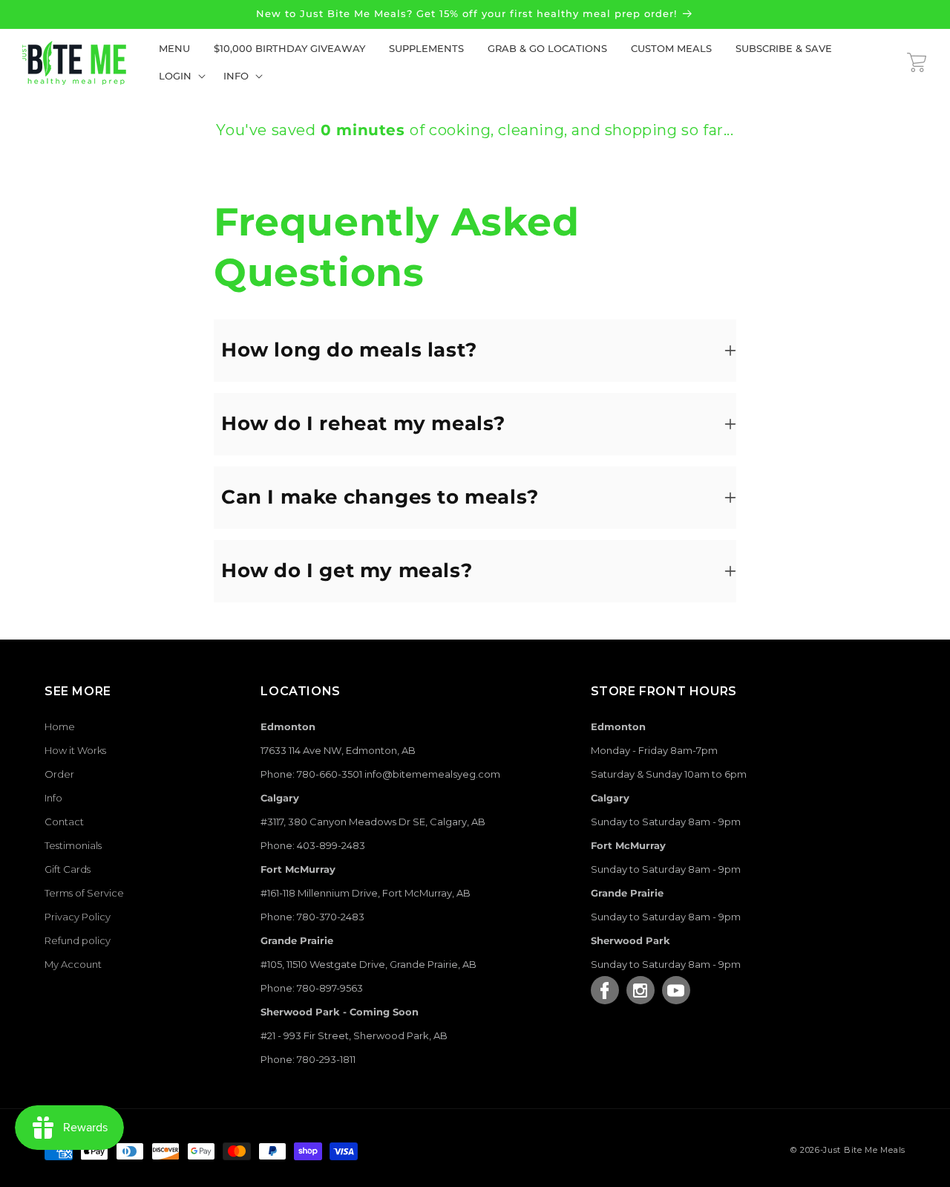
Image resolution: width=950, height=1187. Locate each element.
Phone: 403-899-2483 (313, 845)
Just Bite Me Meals (864, 1150)
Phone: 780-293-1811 (308, 1059)
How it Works (75, 750)
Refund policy (78, 940)
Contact (64, 821)
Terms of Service (84, 893)
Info (53, 798)
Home (60, 726)
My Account (73, 964)
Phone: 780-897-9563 (312, 988)
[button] (179, 76)
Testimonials (73, 845)
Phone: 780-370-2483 (312, 917)
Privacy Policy (78, 917)
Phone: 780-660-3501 (311, 774)
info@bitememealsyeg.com (432, 774)
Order (59, 774)
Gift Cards (68, 869)
